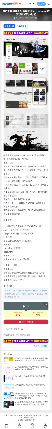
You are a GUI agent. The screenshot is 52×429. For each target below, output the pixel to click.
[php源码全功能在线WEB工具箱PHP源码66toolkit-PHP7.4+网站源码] (9, 369)
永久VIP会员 (39, 312)
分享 (37, 346)
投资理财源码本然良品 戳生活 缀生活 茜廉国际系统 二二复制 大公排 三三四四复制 (31, 359)
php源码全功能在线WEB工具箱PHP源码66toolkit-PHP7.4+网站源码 (31, 368)
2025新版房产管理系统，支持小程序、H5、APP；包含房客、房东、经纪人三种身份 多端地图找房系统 (31, 395)
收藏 (45, 346)
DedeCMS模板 (32, 18)
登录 (42, 4)
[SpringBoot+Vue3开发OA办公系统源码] (9, 378)
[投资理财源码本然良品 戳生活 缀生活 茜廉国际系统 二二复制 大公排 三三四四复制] (9, 360)
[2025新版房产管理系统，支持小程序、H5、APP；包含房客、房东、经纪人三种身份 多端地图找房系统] (9, 395)
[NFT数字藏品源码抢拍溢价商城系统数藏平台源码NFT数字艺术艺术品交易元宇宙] (9, 404)
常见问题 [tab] (22, 26)
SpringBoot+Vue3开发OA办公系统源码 (30, 376)
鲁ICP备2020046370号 (26, 420)
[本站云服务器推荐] (26, 33)
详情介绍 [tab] (10, 26)
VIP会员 (19, 312)
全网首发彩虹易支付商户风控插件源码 (30, 384)
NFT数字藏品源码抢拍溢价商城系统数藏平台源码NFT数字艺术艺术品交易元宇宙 (31, 403)
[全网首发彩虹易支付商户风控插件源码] (9, 387)
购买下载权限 (27, 322)
